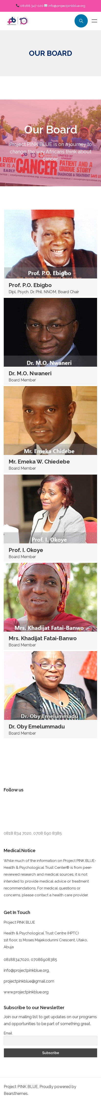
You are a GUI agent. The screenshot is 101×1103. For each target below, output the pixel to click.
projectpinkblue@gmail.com (29, 981)
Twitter (37, 802)
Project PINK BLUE (21, 1086)
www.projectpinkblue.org (26, 992)
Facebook (15, 802)
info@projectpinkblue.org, (27, 970)
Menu (94, 21)
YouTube (16, 812)
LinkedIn (56, 802)
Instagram (79, 802)
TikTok (35, 812)
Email (8, 1033)
